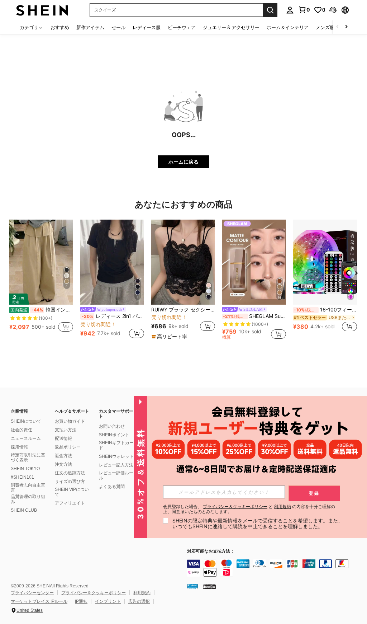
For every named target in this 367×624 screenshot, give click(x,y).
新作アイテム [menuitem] (90, 27)
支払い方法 (65, 429)
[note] (170, 336)
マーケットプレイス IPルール (39, 601)
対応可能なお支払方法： (210, 551)
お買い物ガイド (70, 421)
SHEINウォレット (116, 456)
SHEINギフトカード (116, 445)
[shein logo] (42, 10)
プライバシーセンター (32, 592)
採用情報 (19, 447)
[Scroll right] (346, 27)
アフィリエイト (70, 503)
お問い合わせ (112, 426)
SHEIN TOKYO (25, 468)
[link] (304, 9)
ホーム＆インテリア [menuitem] (288, 27)
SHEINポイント (114, 434)
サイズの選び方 (70, 481)
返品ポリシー (68, 447)
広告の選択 (139, 601)
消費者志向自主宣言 (28, 488)
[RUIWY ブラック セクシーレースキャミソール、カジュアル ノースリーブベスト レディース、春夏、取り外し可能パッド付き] (183, 262)
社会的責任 (21, 429)
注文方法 (63, 464)
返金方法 (63, 455)
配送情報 (63, 438)
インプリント (108, 601)
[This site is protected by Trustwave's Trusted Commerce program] (192, 585)
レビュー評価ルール (116, 475)
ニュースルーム (26, 438)
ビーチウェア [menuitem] (182, 27)
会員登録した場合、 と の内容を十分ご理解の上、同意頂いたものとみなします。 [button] (249, 509)
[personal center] (290, 10)
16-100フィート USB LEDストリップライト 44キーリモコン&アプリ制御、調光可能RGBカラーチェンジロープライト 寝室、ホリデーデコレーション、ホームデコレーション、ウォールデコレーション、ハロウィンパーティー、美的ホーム (325, 310)
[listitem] (41, 280)
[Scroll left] (337, 27)
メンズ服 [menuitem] (325, 27)
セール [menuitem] (118, 27)
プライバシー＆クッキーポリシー (93, 592)
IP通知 (81, 601)
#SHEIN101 (22, 477)
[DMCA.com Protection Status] (209, 585)
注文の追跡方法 (70, 472)
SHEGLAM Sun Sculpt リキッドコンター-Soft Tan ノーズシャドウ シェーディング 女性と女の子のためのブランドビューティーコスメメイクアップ (254, 316)
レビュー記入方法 (116, 465)
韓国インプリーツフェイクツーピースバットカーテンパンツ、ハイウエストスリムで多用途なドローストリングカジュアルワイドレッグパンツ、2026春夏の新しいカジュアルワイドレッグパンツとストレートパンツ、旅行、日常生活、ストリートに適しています (41, 310)
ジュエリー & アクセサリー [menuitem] (231, 27)
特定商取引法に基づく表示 (28, 457)
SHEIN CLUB (24, 510)
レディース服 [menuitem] (147, 27)
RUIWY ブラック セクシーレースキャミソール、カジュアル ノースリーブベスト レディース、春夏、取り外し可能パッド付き (183, 310)
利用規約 (142, 592)
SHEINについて (26, 421)
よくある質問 (112, 486)
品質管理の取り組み (28, 499)
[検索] (270, 10)
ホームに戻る (183, 162)
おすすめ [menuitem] (60, 27)
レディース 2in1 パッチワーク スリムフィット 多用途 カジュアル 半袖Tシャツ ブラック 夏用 (113, 316)
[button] (333, 10)
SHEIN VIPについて (72, 492)
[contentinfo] (275, 568)
